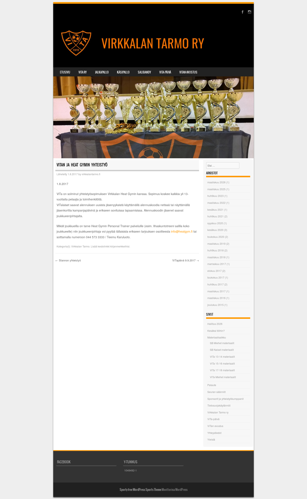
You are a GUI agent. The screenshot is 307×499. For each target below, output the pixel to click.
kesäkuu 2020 (215, 230)
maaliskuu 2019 (216, 243)
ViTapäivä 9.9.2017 (185, 260)
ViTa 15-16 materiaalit (222, 363)
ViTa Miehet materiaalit (223, 377)
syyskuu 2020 (215, 223)
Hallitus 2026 (214, 323)
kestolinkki (104, 246)
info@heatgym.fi (182, 231)
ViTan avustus (188, 72)
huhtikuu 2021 (215, 216)
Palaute (211, 385)
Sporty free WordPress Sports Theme (140, 489)
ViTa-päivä (165, 72)
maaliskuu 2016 (216, 298)
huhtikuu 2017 (215, 284)
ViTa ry (83, 72)
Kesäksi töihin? (216, 330)
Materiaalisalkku (216, 337)
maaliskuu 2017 (216, 291)
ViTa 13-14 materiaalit (222, 356)
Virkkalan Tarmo (80, 246)
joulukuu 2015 (215, 304)
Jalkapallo (102, 72)
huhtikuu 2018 (215, 250)
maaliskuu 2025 (216, 189)
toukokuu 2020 (215, 236)
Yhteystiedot (214, 432)
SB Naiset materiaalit (222, 349)
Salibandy (144, 72)
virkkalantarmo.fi (91, 174)
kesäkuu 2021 (215, 209)
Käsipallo (123, 72)
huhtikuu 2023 (215, 196)
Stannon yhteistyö (68, 260)
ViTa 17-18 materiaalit (222, 370)
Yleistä (211, 439)
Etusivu (65, 72)
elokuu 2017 (214, 270)
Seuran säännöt (216, 392)
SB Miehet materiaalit (222, 343)
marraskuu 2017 (216, 264)
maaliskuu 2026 (216, 182)
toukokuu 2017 (215, 277)
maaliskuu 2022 (216, 202)
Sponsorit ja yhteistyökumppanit (225, 398)
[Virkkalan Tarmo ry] (153, 43)
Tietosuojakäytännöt (218, 405)
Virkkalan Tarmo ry (217, 412)
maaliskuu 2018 (216, 257)
